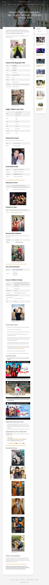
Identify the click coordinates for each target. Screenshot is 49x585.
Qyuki (14, 346)
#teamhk (19, 439)
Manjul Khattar (23, 347)
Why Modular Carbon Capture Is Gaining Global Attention (40, 76)
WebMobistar (25, 1)
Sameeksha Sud (18, 347)
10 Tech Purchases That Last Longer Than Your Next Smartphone (40, 65)
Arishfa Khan (20, 212)
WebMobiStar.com (26, 582)
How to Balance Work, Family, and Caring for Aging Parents (40, 44)
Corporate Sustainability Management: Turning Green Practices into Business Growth (40, 109)
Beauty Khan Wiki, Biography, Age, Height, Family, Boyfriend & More (16, 445)
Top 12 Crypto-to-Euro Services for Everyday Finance (39, 55)
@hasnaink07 (10, 437)
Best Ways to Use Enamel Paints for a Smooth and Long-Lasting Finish (40, 98)
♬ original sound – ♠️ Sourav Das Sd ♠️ (15, 443)
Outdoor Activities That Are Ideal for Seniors (40, 87)
